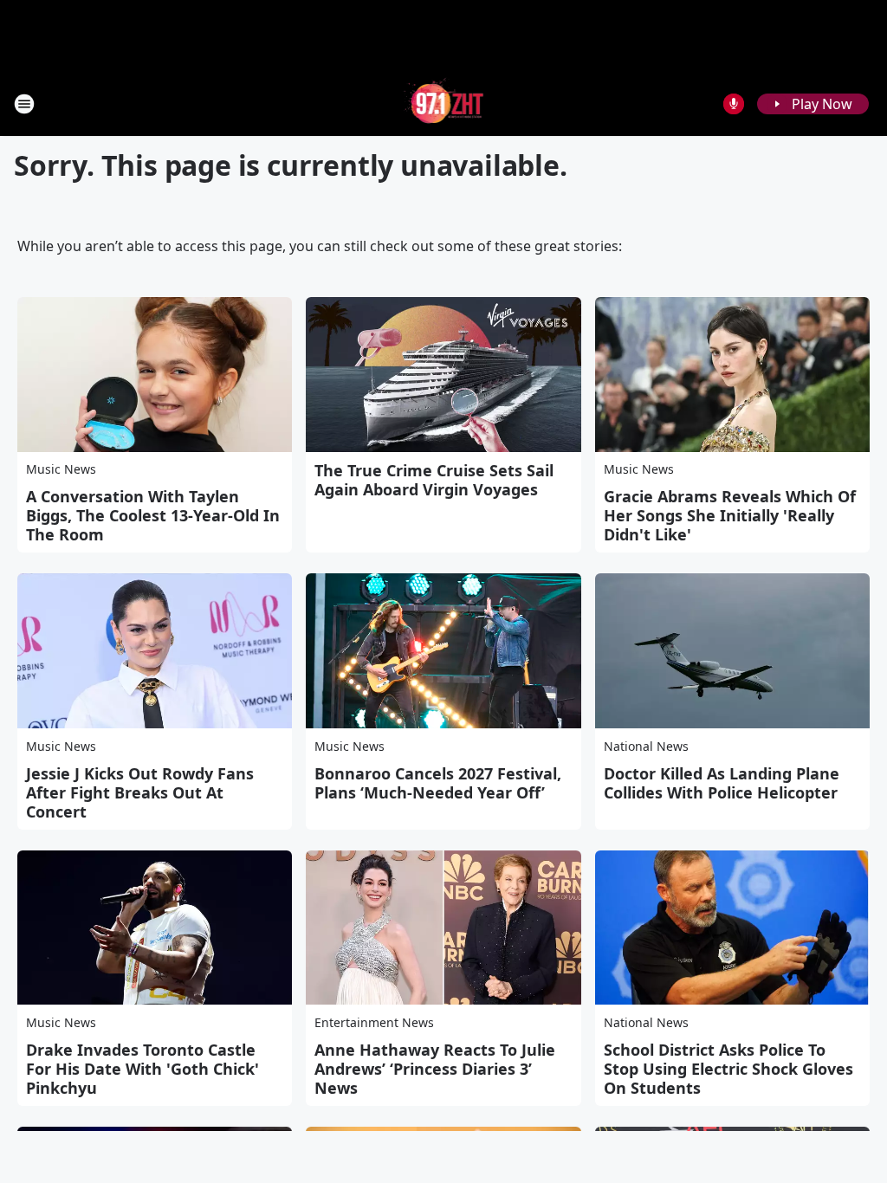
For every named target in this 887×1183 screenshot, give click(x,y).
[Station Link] (444, 103)
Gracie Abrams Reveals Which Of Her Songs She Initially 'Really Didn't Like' (730, 515)
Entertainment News (374, 1022)
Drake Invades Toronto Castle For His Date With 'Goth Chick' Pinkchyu (142, 1068)
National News (646, 746)
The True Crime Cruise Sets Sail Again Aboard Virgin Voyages (434, 480)
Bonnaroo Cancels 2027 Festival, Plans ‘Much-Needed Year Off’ (437, 783)
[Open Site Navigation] (24, 104)
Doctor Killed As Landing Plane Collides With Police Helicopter (721, 783)
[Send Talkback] (733, 104)
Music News (61, 469)
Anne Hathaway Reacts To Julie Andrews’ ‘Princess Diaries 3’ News (434, 1068)
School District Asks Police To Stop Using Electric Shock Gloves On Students (728, 1068)
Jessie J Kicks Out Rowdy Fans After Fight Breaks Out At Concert (140, 792)
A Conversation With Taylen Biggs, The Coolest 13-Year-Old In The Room (153, 515)
